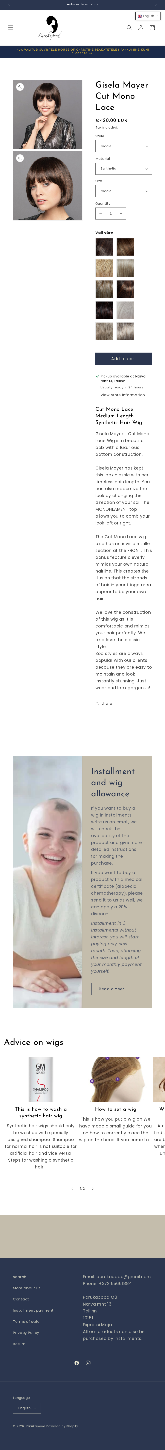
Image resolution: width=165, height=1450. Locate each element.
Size (98, 181)
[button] (11, 27)
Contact (21, 1299)
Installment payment (33, 1310)
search (19, 1276)
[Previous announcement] (9, 5)
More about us (27, 1288)
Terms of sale (26, 1321)
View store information (123, 394)
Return (19, 1343)
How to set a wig (115, 1109)
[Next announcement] (156, 5)
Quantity (103, 203)
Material (102, 158)
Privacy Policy (26, 1332)
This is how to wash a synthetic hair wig (41, 1113)
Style (99, 136)
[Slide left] (72, 1189)
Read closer (111, 989)
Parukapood (35, 1426)
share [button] (106, 703)
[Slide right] (93, 1189)
